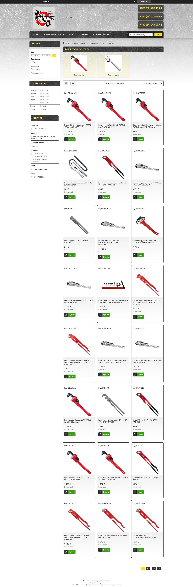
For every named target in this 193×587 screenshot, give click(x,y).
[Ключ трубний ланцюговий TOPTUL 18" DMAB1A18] (79, 167)
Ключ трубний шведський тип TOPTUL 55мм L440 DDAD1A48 (145, 536)
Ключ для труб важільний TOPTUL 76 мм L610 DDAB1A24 (112, 126)
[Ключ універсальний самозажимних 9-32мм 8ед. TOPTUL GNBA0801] (113, 285)
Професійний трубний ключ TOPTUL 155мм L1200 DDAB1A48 (78, 126)
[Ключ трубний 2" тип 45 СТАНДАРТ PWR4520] (147, 462)
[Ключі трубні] (79, 63)
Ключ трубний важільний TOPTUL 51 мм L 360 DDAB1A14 (78, 479)
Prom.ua (107, 581)
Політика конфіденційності (111, 585)
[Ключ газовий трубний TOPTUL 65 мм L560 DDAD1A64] (113, 520)
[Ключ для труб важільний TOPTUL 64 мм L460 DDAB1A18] (79, 404)
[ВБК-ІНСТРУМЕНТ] (44, 17)
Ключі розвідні (113, 75)
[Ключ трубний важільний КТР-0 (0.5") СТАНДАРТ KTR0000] (113, 404)
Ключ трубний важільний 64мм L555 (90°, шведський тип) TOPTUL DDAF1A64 (146, 302)
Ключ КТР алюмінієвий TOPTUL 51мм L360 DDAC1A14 (78, 301)
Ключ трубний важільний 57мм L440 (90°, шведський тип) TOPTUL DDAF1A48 (78, 537)
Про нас (71, 34)
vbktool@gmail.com (40, 169)
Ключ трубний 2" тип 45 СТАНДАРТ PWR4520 (146, 479)
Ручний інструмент (88, 43)
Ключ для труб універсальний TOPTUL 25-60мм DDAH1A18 (144, 242)
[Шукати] (158, 34)
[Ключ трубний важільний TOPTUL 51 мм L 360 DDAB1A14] (79, 462)
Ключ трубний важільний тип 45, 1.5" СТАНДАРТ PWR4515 (112, 184)
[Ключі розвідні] (113, 63)
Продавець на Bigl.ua (96, 583)
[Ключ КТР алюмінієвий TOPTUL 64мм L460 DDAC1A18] (147, 344)
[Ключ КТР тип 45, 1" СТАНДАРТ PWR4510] (147, 404)
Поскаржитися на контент (94, 585)
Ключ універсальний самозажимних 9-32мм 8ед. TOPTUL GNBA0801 (113, 301)
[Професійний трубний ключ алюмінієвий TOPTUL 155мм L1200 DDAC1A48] (113, 225)
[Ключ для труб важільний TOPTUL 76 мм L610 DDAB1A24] (113, 109)
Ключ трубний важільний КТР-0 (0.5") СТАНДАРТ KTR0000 (112, 421)
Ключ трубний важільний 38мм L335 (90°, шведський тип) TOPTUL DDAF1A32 (78, 362)
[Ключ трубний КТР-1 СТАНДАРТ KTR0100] (79, 225)
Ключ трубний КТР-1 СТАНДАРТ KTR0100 (76, 242)
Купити (71, 139)
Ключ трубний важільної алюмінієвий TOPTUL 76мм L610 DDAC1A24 (112, 361)
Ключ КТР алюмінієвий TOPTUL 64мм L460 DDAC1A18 (147, 361)
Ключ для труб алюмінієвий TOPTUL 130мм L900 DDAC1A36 (147, 184)
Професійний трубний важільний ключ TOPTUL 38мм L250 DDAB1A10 (147, 126)
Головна (36, 34)
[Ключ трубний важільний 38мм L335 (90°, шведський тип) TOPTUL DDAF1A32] (79, 344)
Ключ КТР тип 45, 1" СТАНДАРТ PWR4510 (145, 421)
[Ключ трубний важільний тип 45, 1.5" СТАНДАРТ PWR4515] (113, 167)
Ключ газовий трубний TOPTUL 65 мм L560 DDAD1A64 (112, 536)
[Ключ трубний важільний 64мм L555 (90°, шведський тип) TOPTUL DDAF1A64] (147, 285)
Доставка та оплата (102, 34)
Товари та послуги (52, 34)
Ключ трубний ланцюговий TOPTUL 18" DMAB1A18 (78, 184)
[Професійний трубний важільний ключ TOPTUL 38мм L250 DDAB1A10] (147, 109)
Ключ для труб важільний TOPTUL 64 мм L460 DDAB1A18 (78, 421)
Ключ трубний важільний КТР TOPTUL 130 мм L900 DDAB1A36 (113, 479)
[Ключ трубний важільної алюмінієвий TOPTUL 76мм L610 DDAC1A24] (113, 344)
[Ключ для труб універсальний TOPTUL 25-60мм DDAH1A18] (147, 225)
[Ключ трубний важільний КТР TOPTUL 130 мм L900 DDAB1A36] (113, 462)
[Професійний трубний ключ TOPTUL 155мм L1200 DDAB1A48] (79, 109)
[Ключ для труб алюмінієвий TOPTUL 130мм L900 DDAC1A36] (147, 167)
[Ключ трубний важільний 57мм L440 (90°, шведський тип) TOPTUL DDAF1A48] (79, 520)
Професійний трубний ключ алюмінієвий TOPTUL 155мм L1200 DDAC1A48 (111, 243)
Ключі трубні (79, 75)
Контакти (84, 34)
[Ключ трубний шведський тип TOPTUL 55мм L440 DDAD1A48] (147, 520)
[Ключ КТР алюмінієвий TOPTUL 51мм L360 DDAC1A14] (79, 285)
